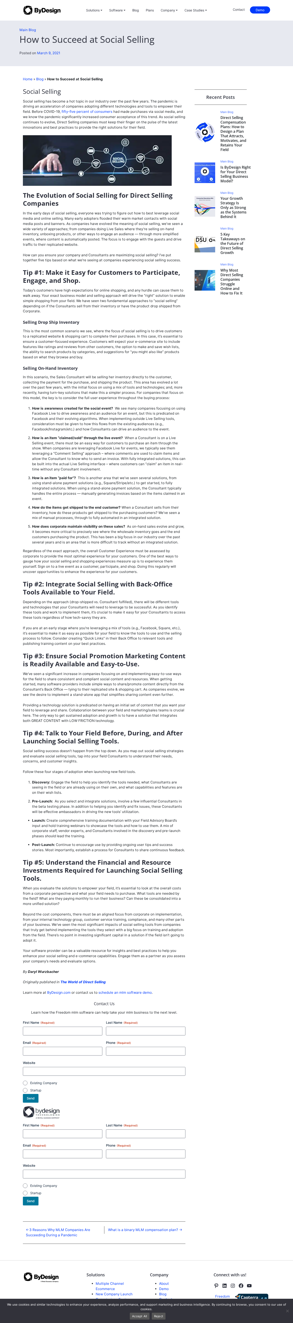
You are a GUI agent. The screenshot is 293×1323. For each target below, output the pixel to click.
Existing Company (43, 1083)
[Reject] (287, 1311)
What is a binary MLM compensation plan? (143, 1230)
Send (31, 1098)
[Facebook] (241, 1285)
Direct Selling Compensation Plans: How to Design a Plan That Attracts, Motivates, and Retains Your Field (233, 133)
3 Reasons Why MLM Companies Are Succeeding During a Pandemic (58, 1232)
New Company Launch (114, 1294)
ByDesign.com (59, 992)
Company (168, 10)
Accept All (139, 1316)
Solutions (93, 10)
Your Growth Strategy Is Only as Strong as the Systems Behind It (233, 207)
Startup (35, 1090)
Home (28, 79)
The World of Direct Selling (83, 982)
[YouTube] (249, 1285)
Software (116, 10)
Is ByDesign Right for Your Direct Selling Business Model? (235, 174)
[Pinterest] (216, 1285)
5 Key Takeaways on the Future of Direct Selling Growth (232, 243)
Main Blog (27, 30)
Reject (158, 1316)
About (164, 1283)
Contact (239, 9)
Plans (150, 10)
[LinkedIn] (224, 1285)
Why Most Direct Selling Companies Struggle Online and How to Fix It (231, 282)
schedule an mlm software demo (125, 992)
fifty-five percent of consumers (87, 111)
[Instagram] (233, 1285)
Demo (260, 10)
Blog (135, 10)
